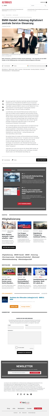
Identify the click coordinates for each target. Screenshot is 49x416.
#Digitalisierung (11, 218)
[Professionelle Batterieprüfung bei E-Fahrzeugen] (12, 177)
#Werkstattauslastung (9, 259)
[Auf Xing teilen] (3, 109)
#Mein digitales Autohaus (10, 231)
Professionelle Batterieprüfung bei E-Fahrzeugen (32, 177)
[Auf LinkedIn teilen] (3, 107)
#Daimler (40, 230)
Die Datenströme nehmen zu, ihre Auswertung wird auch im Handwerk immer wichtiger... (39, 240)
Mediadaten (21, 408)
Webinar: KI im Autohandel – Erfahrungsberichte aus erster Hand (32, 191)
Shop (8, 408)
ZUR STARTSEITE (41, 160)
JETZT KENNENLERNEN (24, 203)
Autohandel (15, 15)
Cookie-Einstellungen (31, 412)
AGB (20, 412)
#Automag (34, 255)
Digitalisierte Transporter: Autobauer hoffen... (40, 235)
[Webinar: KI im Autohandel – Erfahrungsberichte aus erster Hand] (12, 191)
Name (26, 325)
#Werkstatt (35, 257)
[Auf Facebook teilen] (2, 101)
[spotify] (31, 394)
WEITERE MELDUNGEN (9, 247)
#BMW (27, 255)
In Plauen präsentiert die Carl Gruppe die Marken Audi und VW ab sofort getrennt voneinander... (24, 240)
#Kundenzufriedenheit (23, 257)
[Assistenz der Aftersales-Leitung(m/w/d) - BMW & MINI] (5, 299)
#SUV (8, 277)
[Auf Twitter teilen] (3, 104)
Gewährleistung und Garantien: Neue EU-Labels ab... (40, 281)
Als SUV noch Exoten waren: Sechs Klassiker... (8, 281)
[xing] (24, 394)
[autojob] (44, 293)
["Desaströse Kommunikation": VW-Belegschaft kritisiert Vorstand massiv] (24, 271)
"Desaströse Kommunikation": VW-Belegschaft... (24, 281)
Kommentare (7, 65)
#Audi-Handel (25, 230)
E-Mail (9, 325)
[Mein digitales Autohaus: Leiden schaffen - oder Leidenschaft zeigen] (9, 225)
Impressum (16, 412)
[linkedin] (27, 394)
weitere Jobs (14, 306)
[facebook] (17, 394)
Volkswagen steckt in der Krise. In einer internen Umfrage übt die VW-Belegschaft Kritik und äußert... (24, 287)
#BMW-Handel (19, 255)
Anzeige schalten (25, 306)
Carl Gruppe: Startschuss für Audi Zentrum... (23, 235)
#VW (24, 277)
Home (3, 15)
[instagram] (21, 394)
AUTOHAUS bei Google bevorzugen (37, 65)
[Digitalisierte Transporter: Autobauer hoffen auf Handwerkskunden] (40, 225)
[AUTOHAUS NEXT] (9, 169)
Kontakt (29, 408)
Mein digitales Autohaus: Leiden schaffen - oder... (8, 236)
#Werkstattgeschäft (25, 259)
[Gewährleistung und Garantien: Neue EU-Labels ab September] (40, 271)
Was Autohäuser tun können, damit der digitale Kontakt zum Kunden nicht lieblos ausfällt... (8, 242)
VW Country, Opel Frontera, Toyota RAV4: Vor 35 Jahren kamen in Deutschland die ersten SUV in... (9, 287)
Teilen (15, 65)
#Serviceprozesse (8, 257)
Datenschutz (24, 412)
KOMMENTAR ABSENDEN (24, 352)
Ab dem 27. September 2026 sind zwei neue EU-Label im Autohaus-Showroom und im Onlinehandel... (39, 287)
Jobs (13, 408)
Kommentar (10, 330)
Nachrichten (8, 15)
